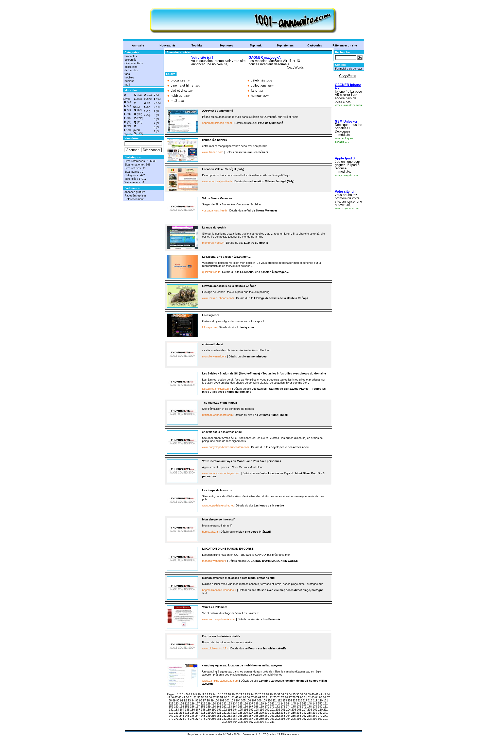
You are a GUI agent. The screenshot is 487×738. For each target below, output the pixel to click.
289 (261, 718)
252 (224, 715)
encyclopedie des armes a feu (222, 431)
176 (299, 706)
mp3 (127, 84)
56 (210, 697)
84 (316, 697)
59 (221, 697)
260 (267, 715)
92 (185, 700)
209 (315, 709)
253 (229, 715)
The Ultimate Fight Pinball (219, 402)
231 (272, 712)
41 (316, 694)
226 (245, 712)
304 (235, 721)
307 (251, 721)
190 (214, 709)
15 (217, 694)
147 (304, 703)
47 (176, 697)
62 (233, 697)
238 (309, 712)
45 (168, 697)
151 (325, 703)
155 (187, 706)
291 (272, 718)
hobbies (129, 77)
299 (314, 718)
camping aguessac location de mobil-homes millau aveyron (242, 665)
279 (208, 718)
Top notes (226, 45)
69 (259, 697)
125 (187, 703)
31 (278, 694)
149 (314, 703)
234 (288, 712)
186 (192, 709)
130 (213, 703)
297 (304, 718)
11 (202, 694)
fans (127, 73)
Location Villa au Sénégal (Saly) (223, 169)
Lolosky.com (210, 315)
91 (181, 700)
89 (174, 700)
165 (240, 706)
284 (235, 718)
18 (229, 694)
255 (240, 715)
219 (208, 712)
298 (309, 718)
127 (197, 703)
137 (251, 703)
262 (277, 715)
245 (187, 715)
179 (314, 706)
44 (328, 694)
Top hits (197, 45)
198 (256, 709)
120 (320, 700)
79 (297, 697)
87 (328, 697)
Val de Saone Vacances (217, 198)
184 (182, 709)
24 (252, 694)
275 (187, 718)
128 (203, 703)
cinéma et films (134, 63)
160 (213, 706)
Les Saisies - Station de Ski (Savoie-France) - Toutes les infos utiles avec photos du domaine (264, 373)
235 (293, 712)
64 (240, 697)
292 (277, 718)
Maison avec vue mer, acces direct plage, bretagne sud (238, 577)
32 (282, 694)
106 (248, 700)
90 (177, 700)
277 (197, 718)
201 (272, 709)
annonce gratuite (135, 191)
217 (197, 712)
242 (171, 715)
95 (196, 700)
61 (229, 697)
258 (256, 715)
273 (176, 718)
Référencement (134, 199)
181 (325, 706)
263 (283, 715)
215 (187, 712)
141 (272, 703)
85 (320, 697)
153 (176, 706)
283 (229, 718)
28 (267, 694)
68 (255, 697)
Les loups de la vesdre (217, 490)
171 (272, 706)
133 (229, 703)
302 (224, 721)
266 (299, 715)
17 (225, 694)
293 (283, 718)
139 (261, 703)
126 (192, 703)
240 (320, 712)
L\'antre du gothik (214, 227)
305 (240, 721)
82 (309, 697)
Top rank (256, 45)
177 (304, 706)
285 (240, 718)
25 (255, 694)
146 (299, 703)
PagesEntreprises (136, 195)
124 (181, 703)
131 (219, 703)
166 (245, 706)
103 (232, 700)
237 (304, 712)
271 (325, 715)
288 (256, 718)
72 (271, 697)
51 (191, 697)
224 (235, 712)
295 (293, 718)
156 (192, 706)
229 (261, 712)
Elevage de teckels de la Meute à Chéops (229, 285)
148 (309, 703)
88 (170, 700)
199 (261, 709)
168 (256, 706)
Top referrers (285, 45)
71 (267, 697)
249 (208, 715)
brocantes (131, 56)
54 (202, 697)
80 (301, 697)
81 (305, 697)
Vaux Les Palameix (214, 607)
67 (252, 697)
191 (219, 709)
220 (213, 712)
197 (251, 709)
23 (248, 694)
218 (203, 712)
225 (240, 712)
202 (277, 709)
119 (315, 700)
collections (131, 66)
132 (224, 703)
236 (299, 712)
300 (320, 718)
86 (324, 697)
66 (248, 697)
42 (320, 694)
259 (261, 715)
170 (267, 706)
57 (214, 697)
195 (240, 709)
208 (309, 709)
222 (224, 712)
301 (325, 718)
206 (299, 709)
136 (245, 703)
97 (204, 700)
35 (293, 694)
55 (206, 697)
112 (279, 700)
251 (219, 715)
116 (300, 700)
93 (189, 700)
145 (293, 703)
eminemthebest (212, 344)
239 (314, 712)
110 (270, 700)
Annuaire (138, 45)
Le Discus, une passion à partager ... (226, 256)
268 (309, 715)
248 (203, 715)
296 (299, 718)
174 (288, 706)
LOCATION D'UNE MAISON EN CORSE (227, 548)
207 (304, 709)
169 (261, 706)
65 (244, 697)
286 (245, 718)
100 (216, 700)
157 (197, 706)
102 (227, 700)
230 (267, 712)
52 (195, 697)
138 (256, 703)
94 (193, 700)
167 (251, 706)
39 (309, 694)
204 (288, 709)
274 (181, 718)
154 (181, 706)
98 (208, 700)
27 (263, 694)
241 (325, 712)
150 (320, 703)
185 (187, 709)
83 (313, 697)
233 (283, 712)
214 (181, 712)
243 (176, 715)
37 (301, 694)
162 (224, 706)
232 (277, 712)
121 (325, 700)
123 (176, 703)
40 (313, 694)
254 (235, 715)
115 (295, 700)
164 (235, 706)
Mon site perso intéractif (218, 519)
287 (251, 718)
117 (305, 700)
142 (277, 703)
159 (208, 706)
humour (129, 81)
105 (243, 700)
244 (181, 715)
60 (225, 697)
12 (206, 694)
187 (198, 709)
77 (290, 697)
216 (192, 712)
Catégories (314, 45)
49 (183, 697)
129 (208, 703)
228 (256, 712)
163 (229, 706)
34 (290, 694)
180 (320, 706)
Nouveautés (168, 45)
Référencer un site (345, 45)
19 (233, 694)
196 (246, 709)
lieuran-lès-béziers (214, 139)
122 (171, 703)
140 (267, 703)
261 (272, 715)
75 (282, 697)
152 (171, 706)
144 (288, 703)
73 (274, 697)
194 (235, 709)
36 (297, 694)
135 (240, 703)
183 (176, 709)
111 (275, 700)
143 (283, 703)
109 (264, 700)
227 (251, 712)
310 (267, 721)
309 (261, 721)
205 (293, 709)
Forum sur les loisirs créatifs (221, 636)
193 (230, 709)
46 (172, 697)
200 (267, 709)
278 (203, 718)
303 (230, 721)
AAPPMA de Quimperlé (217, 110)
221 (219, 712)
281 (219, 718)
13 (210, 694)
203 (283, 709)
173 (283, 706)
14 (214, 694)
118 (310, 700)
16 (221, 694)
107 (254, 700)
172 (277, 706)
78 (293, 697)
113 (285, 700)
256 (245, 715)
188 (203, 709)
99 (212, 700)
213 (176, 712)
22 (244, 694)
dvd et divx (131, 70)
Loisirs (186, 52)
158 (203, 706)
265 (293, 715)
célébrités (130, 59)
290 (267, 718)
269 (314, 715)
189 (208, 709)
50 (187, 697)
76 (286, 697)
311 (272, 721)
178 (309, 706)
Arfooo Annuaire (212, 734)
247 (197, 715)
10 (199, 694)
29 (271, 694)
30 (274, 694)
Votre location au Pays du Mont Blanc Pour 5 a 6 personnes (241, 461)
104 (238, 700)
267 (304, 715)
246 (192, 715)
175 (293, 706)
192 (224, 709)
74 (278, 697)
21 (240, 694)
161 (219, 706)
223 (229, 712)
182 (171, 709)
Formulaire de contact (348, 68)
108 (259, 700)
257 (251, 715)
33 (286, 694)
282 (224, 718)
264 (288, 715)
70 (263, 697)
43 (324, 694)
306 (246, 721)
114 (290, 700)
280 (213, 718)
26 (259, 694)
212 (171, 712)
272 (171, 718)
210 (320, 709)
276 (192, 718)
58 (217, 697)
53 (198, 697)
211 (325, 709)
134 (235, 703)
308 (256, 721)
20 (236, 694)
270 (320, 715)
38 (305, 694)
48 (179, 697)
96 (200, 700)
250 (213, 715)
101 (222, 700)
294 (288, 718)
